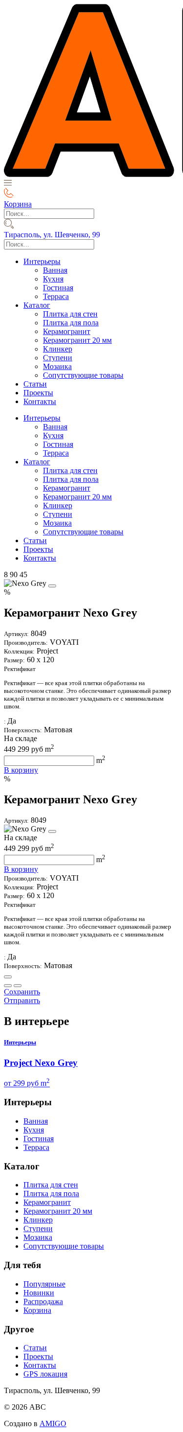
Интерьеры (42, 261)
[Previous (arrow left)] (8, 985)
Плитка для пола (71, 322)
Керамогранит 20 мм (77, 340)
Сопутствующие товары (83, 375)
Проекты (38, 393)
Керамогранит (66, 331)
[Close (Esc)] (8, 976)
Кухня (53, 279)
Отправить (22, 1000)
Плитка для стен (70, 314)
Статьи (35, 384)
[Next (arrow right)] (17, 985)
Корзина (37, 1310)
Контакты (39, 401)
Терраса (56, 296)
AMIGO (53, 1423)
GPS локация (45, 1374)
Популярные (44, 1284)
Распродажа (43, 1301)
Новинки (38, 1293)
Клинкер (57, 349)
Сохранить (22, 992)
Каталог (36, 305)
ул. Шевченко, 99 (52, 234)
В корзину (21, 770)
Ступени (57, 358)
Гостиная (58, 287)
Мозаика (57, 366)
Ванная (55, 270)
